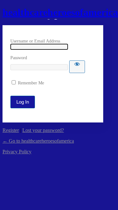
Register (11, 130)
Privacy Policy (17, 151)
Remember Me (31, 83)
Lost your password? (43, 130)
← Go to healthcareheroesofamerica (38, 141)
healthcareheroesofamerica (60, 12)
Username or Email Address (35, 41)
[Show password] (77, 66)
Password (18, 57)
